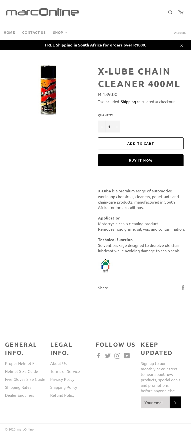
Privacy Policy (62, 379)
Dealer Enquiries (19, 394)
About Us (58, 363)
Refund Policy (62, 394)
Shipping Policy (63, 387)
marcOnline (25, 429)
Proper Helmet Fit (21, 363)
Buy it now (141, 160)
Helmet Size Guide (21, 371)
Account (180, 32)
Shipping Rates (18, 387)
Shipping (128, 101)
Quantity (105, 115)
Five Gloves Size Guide (25, 379)
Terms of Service (65, 371)
